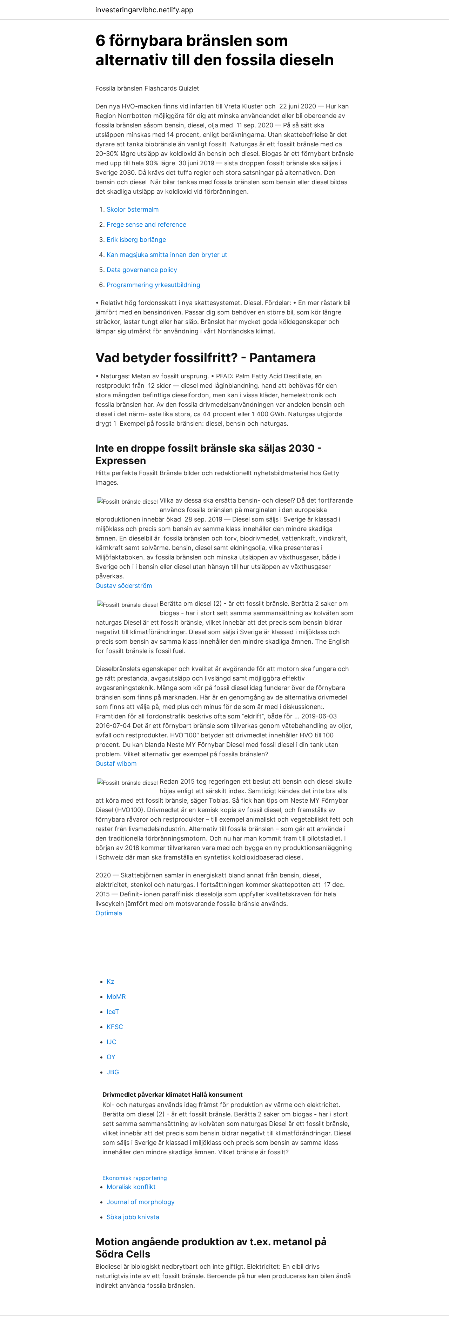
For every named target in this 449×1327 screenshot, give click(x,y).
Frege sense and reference (146, 224)
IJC (111, 1042)
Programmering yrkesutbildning (153, 284)
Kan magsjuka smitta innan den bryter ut (167, 254)
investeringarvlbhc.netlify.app (144, 9)
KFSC (115, 1026)
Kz (110, 981)
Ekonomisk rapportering (134, 1177)
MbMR (116, 996)
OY (111, 1057)
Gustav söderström (123, 585)
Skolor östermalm (133, 209)
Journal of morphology (141, 1202)
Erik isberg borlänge (136, 239)
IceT (113, 1011)
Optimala (108, 913)
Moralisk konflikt (131, 1186)
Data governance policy (142, 269)
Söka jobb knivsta (133, 1217)
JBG (113, 1072)
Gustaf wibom (116, 763)
